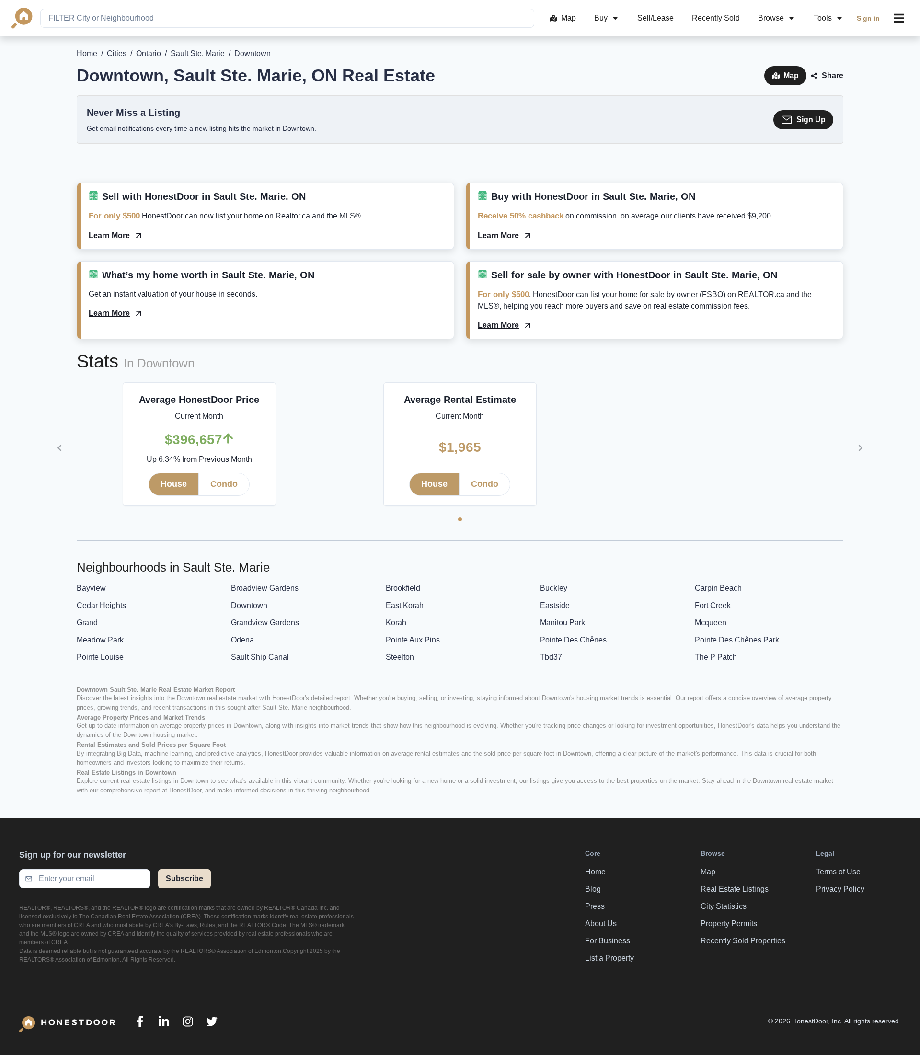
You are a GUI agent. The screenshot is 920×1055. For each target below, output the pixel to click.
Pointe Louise (100, 657)
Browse (771, 18)
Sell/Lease (655, 18)
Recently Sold (716, 18)
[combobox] (287, 18)
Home (87, 53)
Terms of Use (838, 872)
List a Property (609, 958)
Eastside (555, 605)
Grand (87, 623)
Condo (224, 484)
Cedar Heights (101, 605)
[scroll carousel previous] (59, 448)
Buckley (553, 588)
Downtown (249, 605)
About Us (601, 923)
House (174, 484)
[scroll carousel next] (860, 448)
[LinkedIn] (163, 1021)
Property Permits (729, 923)
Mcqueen (710, 623)
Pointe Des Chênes (573, 640)
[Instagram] (187, 1021)
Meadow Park (100, 640)
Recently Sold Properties (743, 941)
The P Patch (716, 657)
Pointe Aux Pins (413, 640)
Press (595, 906)
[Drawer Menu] (898, 18)
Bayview (91, 588)
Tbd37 (551, 657)
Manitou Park (562, 623)
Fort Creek (713, 605)
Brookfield (403, 588)
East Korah (405, 605)
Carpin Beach (718, 588)
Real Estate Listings (735, 889)
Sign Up (811, 119)
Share (832, 75)
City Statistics (724, 906)
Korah (396, 623)
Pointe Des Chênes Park (737, 640)
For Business (607, 941)
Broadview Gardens (265, 588)
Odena (242, 640)
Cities (116, 53)
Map (568, 18)
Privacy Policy (840, 889)
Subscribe (184, 878)
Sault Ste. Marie (198, 53)
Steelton (400, 657)
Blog (593, 889)
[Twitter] (211, 1021)
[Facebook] (140, 1021)
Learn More (109, 235)
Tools (823, 18)
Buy (601, 18)
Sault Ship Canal (260, 657)
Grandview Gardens (265, 623)
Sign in (868, 18)
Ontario (148, 53)
